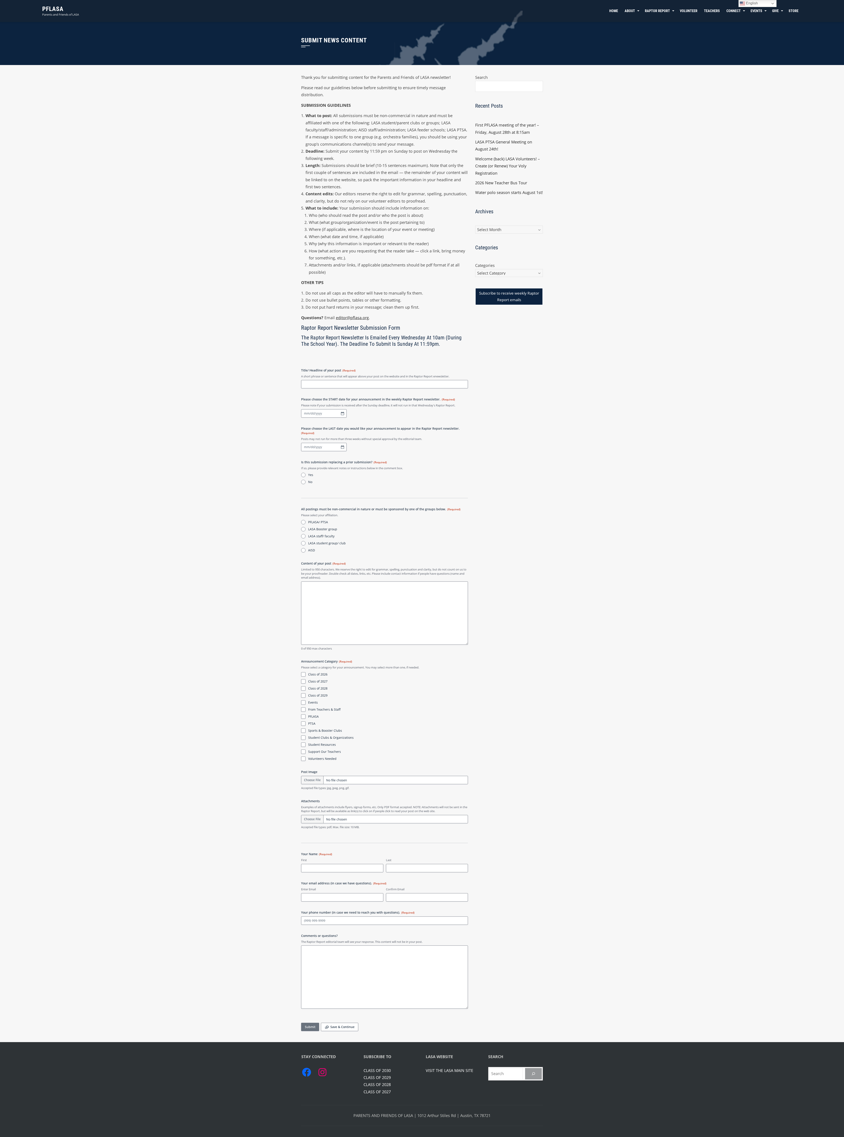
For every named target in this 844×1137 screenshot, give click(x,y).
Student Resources (322, 744)
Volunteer (688, 11)
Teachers (712, 11)
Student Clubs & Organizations (331, 737)
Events (313, 702)
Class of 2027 (317, 681)
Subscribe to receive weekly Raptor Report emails (509, 296)
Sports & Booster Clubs (325, 730)
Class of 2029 (317, 695)
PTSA (311, 723)
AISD (311, 550)
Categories (485, 265)
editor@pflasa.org (352, 317)
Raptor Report (657, 11)
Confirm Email (395, 889)
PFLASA (53, 9)
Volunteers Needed (322, 759)
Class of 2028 (317, 688)
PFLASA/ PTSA (318, 522)
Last (388, 860)
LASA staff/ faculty (321, 536)
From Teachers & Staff (324, 709)
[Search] (533, 1073)
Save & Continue (342, 1027)
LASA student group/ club (327, 543)
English (751, 3)
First (304, 860)
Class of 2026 (317, 674)
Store (794, 11)
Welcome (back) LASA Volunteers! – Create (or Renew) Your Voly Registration (507, 166)
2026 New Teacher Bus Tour (501, 182)
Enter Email (308, 889)
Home (613, 11)
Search (481, 77)
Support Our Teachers (324, 752)
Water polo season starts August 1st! (509, 192)
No (310, 482)
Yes (310, 475)
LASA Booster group (322, 529)
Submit (310, 1027)
